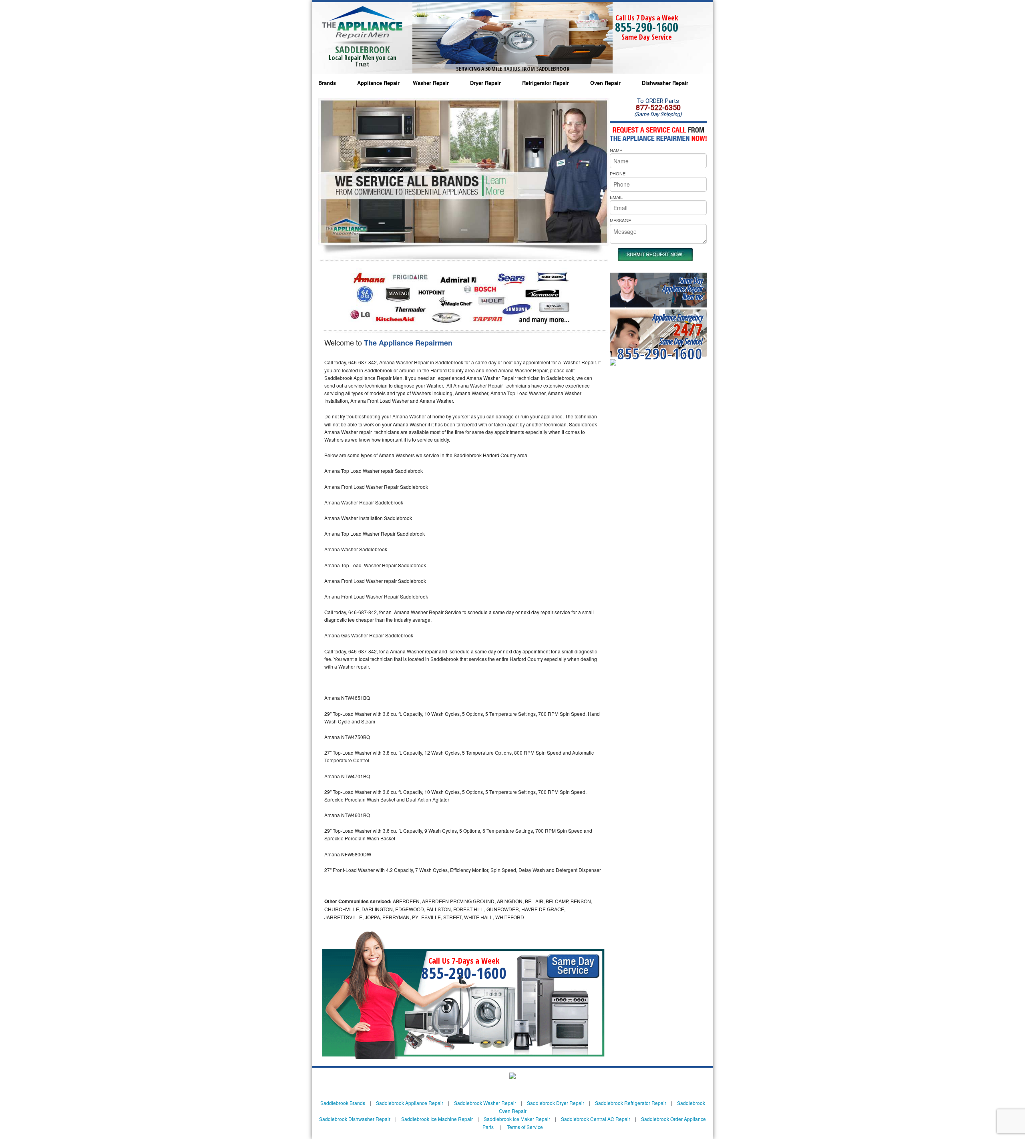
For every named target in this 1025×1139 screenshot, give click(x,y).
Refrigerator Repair (545, 82)
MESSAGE (620, 220)
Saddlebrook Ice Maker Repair (517, 1118)
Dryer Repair (485, 82)
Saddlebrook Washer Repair (485, 1102)
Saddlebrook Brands (342, 1102)
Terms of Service (525, 1126)
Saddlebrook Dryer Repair (555, 1102)
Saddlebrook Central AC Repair (595, 1118)
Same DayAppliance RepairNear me (683, 288)
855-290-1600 (646, 27)
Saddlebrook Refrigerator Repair (630, 1102)
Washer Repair (431, 82)
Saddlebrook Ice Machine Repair (437, 1118)
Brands (327, 82)
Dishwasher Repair (665, 82)
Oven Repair (605, 82)
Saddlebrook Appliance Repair (409, 1102)
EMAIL (616, 197)
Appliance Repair (378, 82)
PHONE (617, 173)
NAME (616, 150)
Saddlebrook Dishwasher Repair (354, 1118)
